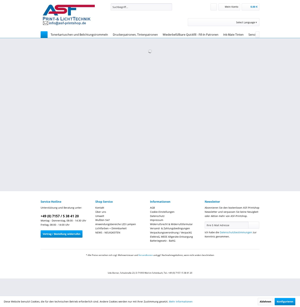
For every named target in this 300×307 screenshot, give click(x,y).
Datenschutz (157, 216)
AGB (152, 207)
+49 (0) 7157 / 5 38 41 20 (60, 216)
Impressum (156, 220)
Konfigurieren (285, 301)
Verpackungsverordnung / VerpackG (171, 232)
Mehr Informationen (181, 301)
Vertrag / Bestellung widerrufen (61, 234)
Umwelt (99, 216)
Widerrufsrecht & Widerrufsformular (171, 224)
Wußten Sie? (102, 220)
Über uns (100, 211)
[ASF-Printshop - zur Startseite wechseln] (68, 16)
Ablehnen (265, 301)
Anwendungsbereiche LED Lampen (115, 224)
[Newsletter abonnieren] (253, 225)
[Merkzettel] (214, 6)
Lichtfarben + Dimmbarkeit (111, 228)
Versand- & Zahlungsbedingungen (170, 228)
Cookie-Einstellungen (162, 211)
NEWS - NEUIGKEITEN (107, 232)
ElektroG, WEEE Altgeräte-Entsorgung (171, 236)
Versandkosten (145, 255)
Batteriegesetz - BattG (162, 240)
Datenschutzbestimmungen (236, 232)
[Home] (44, 34)
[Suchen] (169, 6)
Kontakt (99, 207)
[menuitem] (141, 6)
